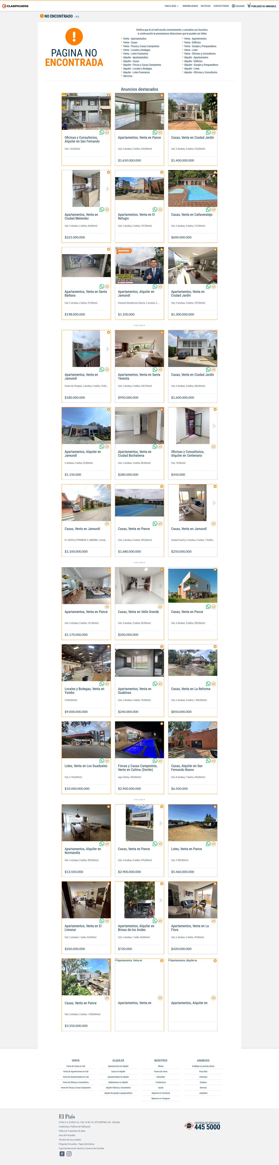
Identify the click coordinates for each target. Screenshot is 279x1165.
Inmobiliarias (190, 6)
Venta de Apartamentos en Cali (75, 1071)
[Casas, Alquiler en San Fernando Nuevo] (192, 739)
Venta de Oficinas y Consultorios (76, 1082)
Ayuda (160, 1087)
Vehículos (203, 1077)
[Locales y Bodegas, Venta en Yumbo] (86, 662)
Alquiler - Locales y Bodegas (137, 68)
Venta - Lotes (191, 49)
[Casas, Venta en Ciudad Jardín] (192, 111)
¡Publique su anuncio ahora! (203, 1066)
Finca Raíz (171, 6)
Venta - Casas (130, 42)
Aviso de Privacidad (67, 1135)
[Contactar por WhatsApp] (102, 133)
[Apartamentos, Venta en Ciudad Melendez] (86, 188)
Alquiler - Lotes (191, 68)
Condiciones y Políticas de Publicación (74, 1126)
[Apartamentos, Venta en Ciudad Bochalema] (139, 425)
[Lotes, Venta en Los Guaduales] (86, 739)
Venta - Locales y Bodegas (136, 49)
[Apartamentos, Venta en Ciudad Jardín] (192, 265)
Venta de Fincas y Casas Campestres (76, 1087)
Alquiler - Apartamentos (196, 57)
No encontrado (58, 16)
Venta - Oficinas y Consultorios (200, 53)
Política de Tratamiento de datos (72, 1131)
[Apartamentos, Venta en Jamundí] (86, 348)
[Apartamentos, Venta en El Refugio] (139, 188)
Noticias (206, 6)
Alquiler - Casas (131, 61)
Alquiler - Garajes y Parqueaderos (201, 64)
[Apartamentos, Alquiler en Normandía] (86, 822)
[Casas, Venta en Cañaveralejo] (192, 188)
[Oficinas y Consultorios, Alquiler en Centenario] (192, 425)
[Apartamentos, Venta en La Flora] (192, 899)
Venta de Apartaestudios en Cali (76, 1077)
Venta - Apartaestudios (134, 38)
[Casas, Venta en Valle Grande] (139, 585)
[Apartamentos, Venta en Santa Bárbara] (86, 265)
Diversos (203, 1087)
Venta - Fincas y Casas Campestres (141, 46)
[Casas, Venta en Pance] (139, 502)
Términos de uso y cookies (70, 1139)
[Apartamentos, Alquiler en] (192, 977)
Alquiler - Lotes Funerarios (136, 72)
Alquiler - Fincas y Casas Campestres (142, 64)
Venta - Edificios (192, 42)
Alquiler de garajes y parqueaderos (118, 1093)
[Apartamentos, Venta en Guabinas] (139, 662)
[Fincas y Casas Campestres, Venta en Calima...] (139, 739)
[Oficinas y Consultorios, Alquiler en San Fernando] (86, 111)
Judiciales (203, 1093)
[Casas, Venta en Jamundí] (86, 502)
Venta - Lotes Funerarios (135, 53)
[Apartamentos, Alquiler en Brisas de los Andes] (139, 899)
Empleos (203, 1082)
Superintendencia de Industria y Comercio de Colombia (81, 1148)
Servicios (127, 75)
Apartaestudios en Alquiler (118, 1077)
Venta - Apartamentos (195, 38)
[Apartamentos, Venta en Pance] (139, 111)
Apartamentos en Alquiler (118, 1066)
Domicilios (161, 1077)
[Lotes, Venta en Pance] (192, 822)
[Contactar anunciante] (107, 133)
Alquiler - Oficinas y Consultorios (200, 72)
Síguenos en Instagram (160, 1098)
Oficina (160, 1066)
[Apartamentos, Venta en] (139, 977)
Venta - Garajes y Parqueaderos (200, 46)
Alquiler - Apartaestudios (135, 57)
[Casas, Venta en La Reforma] (192, 662)
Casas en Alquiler (118, 1071)
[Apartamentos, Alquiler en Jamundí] (139, 265)
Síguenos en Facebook (161, 1093)
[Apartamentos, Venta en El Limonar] (86, 899)
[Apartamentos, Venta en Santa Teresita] (139, 348)
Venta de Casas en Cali (75, 1066)
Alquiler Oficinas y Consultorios (118, 1087)
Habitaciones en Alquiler (118, 1082)
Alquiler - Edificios (193, 61)
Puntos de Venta (160, 1071)
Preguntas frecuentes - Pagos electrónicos (76, 1144)
